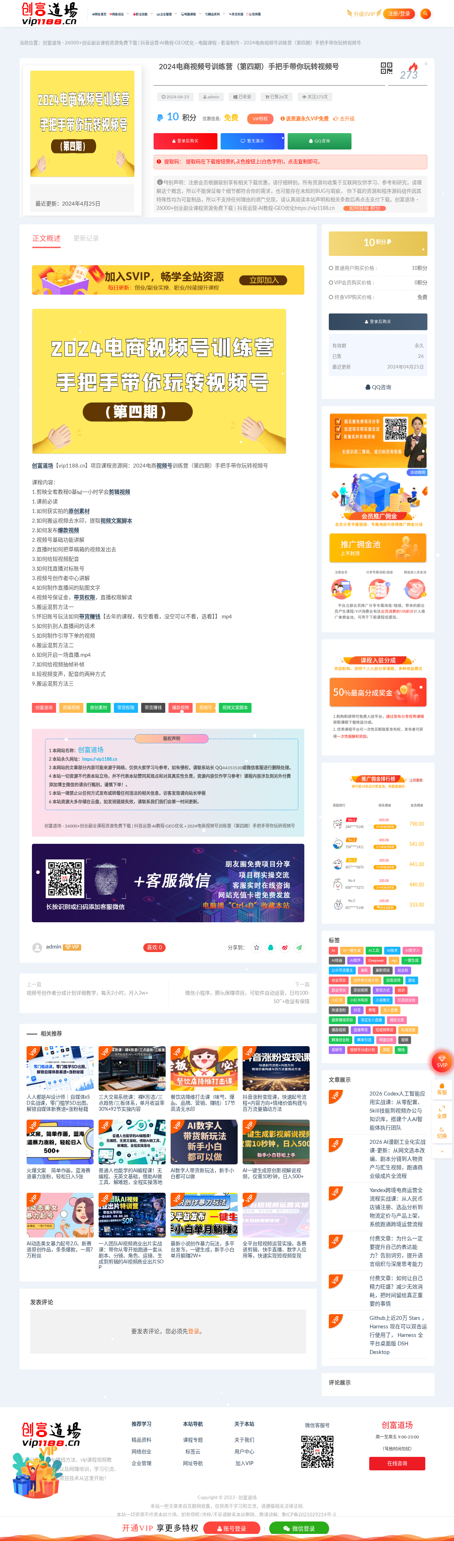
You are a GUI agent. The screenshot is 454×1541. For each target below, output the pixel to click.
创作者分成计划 (366, 980)
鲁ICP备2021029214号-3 (309, 1515)
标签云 (193, 1451)
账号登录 (234, 1528)
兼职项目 (383, 970)
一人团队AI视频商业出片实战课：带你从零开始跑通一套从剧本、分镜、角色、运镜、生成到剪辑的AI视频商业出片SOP (131, 1255)
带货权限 (84, 597)
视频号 (164, 466)
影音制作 (230, 43)
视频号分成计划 (362, 1050)
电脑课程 (207, 43)
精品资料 (141, 1440)
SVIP (442, 1065)
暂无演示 (255, 141)
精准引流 (364, 1040)
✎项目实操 (236, 14)
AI (333, 950)
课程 (386, 1050)
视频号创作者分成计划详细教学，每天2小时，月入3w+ (87, 993)
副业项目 (339, 990)
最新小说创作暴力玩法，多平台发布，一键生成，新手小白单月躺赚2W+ (202, 1249)
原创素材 (79, 511)
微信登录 (303, 1528)
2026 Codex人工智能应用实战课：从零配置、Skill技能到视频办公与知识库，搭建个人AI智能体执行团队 (397, 1111)
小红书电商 (359, 1000)
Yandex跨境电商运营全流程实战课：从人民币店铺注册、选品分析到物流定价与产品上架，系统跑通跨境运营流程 (396, 1207)
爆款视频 (68, 530)
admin (53, 947)
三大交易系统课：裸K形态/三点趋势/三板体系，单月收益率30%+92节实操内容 (131, 1103)
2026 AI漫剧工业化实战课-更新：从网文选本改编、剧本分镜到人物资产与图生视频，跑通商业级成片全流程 (398, 1159)
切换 (442, 1136)
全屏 (442, 1116)
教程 (372, 1010)
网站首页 (100, 14)
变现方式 (383, 990)
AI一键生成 (352, 950)
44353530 (232, 768)
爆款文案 (397, 1020)
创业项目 (339, 980)
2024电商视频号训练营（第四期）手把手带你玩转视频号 (241, 826)
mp (394, 960)
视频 (404, 1040)
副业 (411, 980)
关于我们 (244, 1440)
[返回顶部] (442, 1151)
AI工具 (374, 950)
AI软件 (355, 960)
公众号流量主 (342, 970)
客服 (442, 1092)
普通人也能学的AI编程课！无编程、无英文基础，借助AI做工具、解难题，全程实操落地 (130, 1176)
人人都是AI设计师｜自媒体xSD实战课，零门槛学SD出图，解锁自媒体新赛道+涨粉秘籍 (59, 1103)
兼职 (364, 970)
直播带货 (361, 1030)
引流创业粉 (406, 1000)
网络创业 (141, 1451)
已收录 (244, 97)
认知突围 (255, 14)
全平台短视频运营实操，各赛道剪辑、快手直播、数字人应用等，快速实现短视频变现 (274, 1249)
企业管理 (141, 1463)
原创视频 (361, 990)
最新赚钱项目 (342, 1020)
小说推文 (383, 1000)
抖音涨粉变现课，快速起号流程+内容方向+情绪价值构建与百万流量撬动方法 (275, 1103)
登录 (193, 1331)
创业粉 (403, 970)
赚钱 (401, 1050)
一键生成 (411, 960)
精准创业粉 (340, 1040)
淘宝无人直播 (371, 1020)
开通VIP (138, 1528)
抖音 (357, 1010)
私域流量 (408, 1030)
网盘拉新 (386, 1040)
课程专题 (193, 1440)
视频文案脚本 (116, 521)
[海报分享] (299, 947)
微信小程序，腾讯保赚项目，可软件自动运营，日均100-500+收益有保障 (247, 997)
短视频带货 (384, 1030)
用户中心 (244, 1451)
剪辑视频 (119, 492)
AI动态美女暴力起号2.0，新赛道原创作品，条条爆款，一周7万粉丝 (60, 1249)
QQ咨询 (321, 141)
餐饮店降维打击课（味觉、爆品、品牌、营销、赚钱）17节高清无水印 (203, 1103)
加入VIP (244, 1463)
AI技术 (392, 950)
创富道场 (42, 466)
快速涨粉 (339, 1010)
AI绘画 (337, 960)
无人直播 (390, 1010)
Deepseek (376, 960)
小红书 (337, 1000)
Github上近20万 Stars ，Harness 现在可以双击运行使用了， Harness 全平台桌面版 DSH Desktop (398, 1335)
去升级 (346, 118)
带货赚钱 (89, 616)
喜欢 (154, 947)
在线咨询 (397, 1463)
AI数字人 (412, 950)
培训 (401, 990)
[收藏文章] (256, 947)
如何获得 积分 (364, 208)
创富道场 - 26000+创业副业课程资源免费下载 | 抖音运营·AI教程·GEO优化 (118, 43)
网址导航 (193, 1463)
